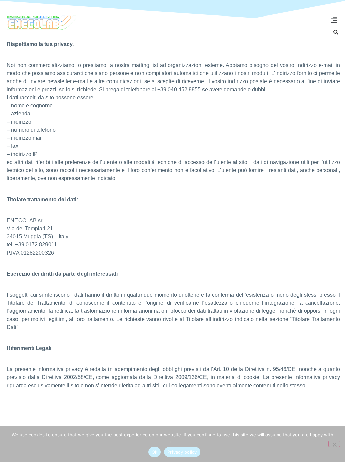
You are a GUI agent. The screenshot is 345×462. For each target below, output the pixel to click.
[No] (334, 444)
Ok (155, 452)
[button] (333, 20)
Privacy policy (182, 452)
